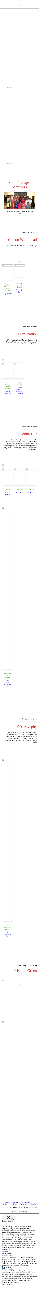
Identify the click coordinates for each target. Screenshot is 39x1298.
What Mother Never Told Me (7, 683)
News (14, 1204)
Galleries (6, 1204)
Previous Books (8, 290)
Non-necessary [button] (7, 1267)
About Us (15, 1202)
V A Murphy (8, 928)
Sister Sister (31, 492)
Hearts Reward (7, 493)
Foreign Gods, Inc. (7, 393)
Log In (33, 1204)
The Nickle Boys (19, 291)
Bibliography (26, 1202)
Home (7, 1202)
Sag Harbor (7, 294)
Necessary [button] (5, 1251)
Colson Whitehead (7, 286)
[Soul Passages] (19, 5)
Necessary (7, 1253)
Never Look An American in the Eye (19, 390)
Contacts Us (24, 1204)
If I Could (19, 492)
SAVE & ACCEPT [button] (8, 1284)
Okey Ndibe (7, 384)
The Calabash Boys (7, 934)
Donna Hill (7, 489)
